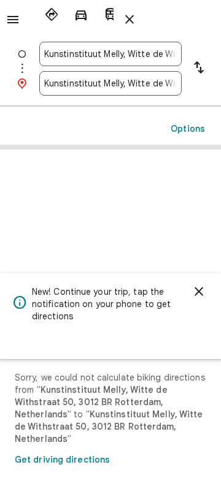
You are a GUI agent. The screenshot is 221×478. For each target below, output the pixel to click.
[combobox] (110, 54)
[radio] (51, 14)
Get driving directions (62, 459)
